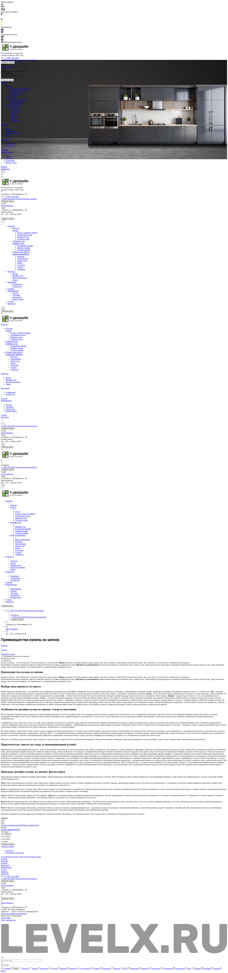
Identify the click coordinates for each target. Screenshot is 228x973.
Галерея (4, 150)
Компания (5, 139)
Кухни (8, 86)
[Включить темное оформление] (3, 221)
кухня (26, 857)
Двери (8, 135)
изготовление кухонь (9, 857)
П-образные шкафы (18, 99)
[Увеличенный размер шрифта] (3, 10)
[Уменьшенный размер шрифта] (2, 4)
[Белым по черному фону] (1, 17)
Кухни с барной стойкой (20, 89)
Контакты (5, 169)
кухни (21, 857)
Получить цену (7, 80)
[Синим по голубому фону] (1, 20)
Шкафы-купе (11, 97)
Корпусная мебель (13, 106)
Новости (4, 872)
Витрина (14, 108)
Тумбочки (14, 121)
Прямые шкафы (16, 101)
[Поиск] (3, 172)
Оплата (9, 156)
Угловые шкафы (17, 104)
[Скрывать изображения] (2, 32)
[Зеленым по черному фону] (1, 25)
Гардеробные (15, 110)
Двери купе (15, 112)
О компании (11, 144)
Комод (13, 114)
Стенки (13, 119)
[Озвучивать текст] (2, 37)
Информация (7, 152)
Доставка (9, 158)
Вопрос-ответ (11, 163)
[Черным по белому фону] (1, 14)
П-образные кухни (18, 91)
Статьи (4, 167)
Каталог (4, 82)
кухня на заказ (35, 857)
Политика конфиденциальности (14, 914)
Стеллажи (14, 116)
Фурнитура (10, 146)
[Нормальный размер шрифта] (2, 7)
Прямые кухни (16, 93)
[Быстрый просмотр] (3, 820)
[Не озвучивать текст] (2, 40)
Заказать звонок (8, 62)
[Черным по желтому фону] (1, 22)
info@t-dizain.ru (7, 67)
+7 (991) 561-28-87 (12, 58)
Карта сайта (6, 918)
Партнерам (10, 160)
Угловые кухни (16, 95)
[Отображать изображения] (2, 29)
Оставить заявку (8, 844)
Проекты (5, 125)
